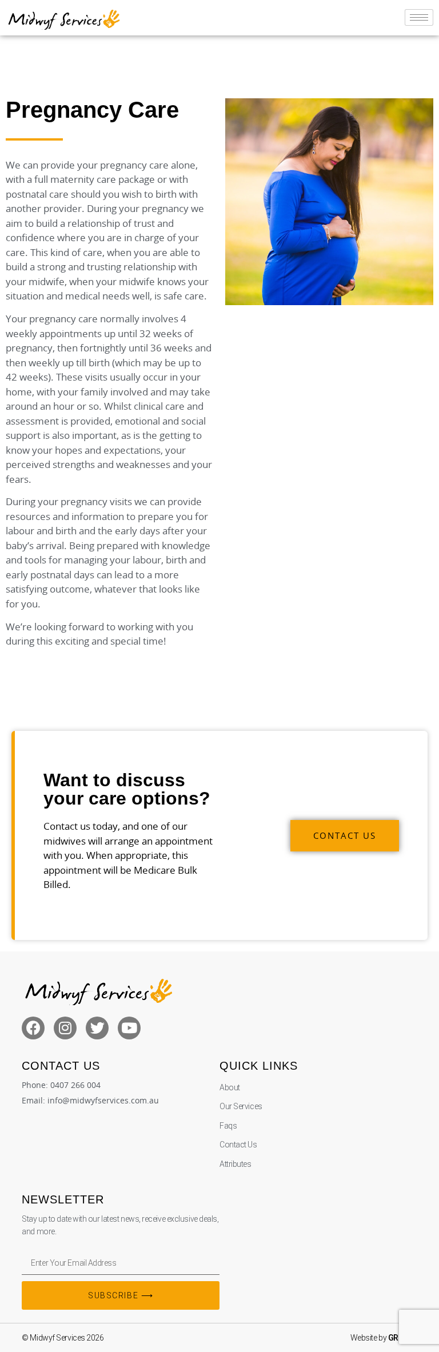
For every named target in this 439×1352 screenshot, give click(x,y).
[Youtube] (129, 1028)
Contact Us (238, 1144)
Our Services (241, 1106)
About (230, 1087)
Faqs (228, 1125)
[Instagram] (65, 1028)
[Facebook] (33, 1028)
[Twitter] (97, 1028)
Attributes (236, 1164)
